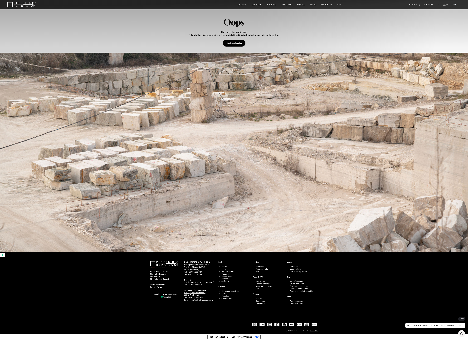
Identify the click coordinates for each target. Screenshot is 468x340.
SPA (257, 289)
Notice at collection (219, 337)
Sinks (223, 269)
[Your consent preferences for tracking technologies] (2, 255)
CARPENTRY (326, 5)
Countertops (226, 298)
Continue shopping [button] (234, 43)
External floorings (263, 284)
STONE (313, 5)
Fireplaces (260, 267)
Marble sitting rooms (298, 271)
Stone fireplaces (296, 281)
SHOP (339, 5)
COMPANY (243, 5)
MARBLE (301, 5)
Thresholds (260, 303)
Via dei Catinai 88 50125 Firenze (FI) (199, 282)
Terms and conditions (159, 284)
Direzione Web (314, 331)
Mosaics (225, 274)
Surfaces (225, 281)
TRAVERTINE (287, 5)
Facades (259, 299)
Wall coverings (227, 271)
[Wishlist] (438, 4)
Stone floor (260, 301)
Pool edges (260, 281)
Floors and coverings (230, 291)
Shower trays (226, 276)
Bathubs (224, 279)
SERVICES (257, 5)
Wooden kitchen (296, 303)
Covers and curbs (297, 284)
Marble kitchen (296, 269)
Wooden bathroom (297, 301)
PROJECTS (271, 5)
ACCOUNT (428, 5)
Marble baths (295, 267)
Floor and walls (262, 269)
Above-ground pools (264, 286)
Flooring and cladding (298, 286)
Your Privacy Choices (242, 337)
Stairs (258, 271)
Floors (224, 267)
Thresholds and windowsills (301, 291)
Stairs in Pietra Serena (299, 289)
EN (454, 5)
